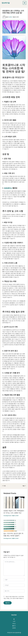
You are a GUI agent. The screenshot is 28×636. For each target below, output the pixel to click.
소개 (14, 621)
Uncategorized (7, 515)
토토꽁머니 (8, 188)
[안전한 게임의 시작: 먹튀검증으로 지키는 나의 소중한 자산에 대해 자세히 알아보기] (14, 502)
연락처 (14, 628)
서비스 (14, 623)
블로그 (14, 625)
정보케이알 (6, 3)
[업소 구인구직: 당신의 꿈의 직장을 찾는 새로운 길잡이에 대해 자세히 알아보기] (14, 525)
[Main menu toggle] (24, 3)
